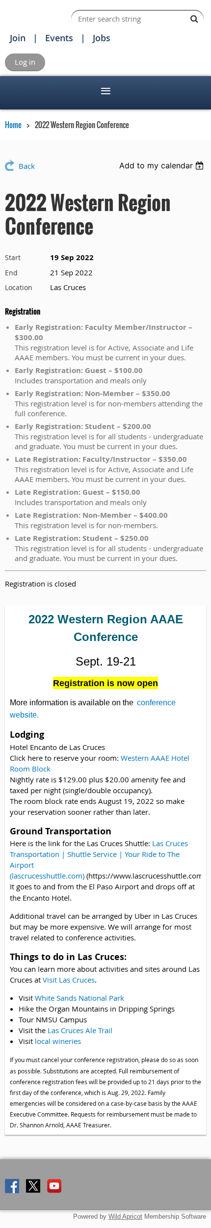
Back (27, 166)
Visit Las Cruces (69, 980)
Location (18, 287)
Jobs (101, 38)
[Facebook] (12, 1186)
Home (13, 124)
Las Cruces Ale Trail (80, 1030)
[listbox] (162, 165)
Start (13, 257)
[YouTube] (54, 1186)
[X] (33, 1186)
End (11, 272)
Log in (25, 62)
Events (59, 38)
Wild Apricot (125, 1216)
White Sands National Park (79, 998)
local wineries (58, 1041)
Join (18, 38)
